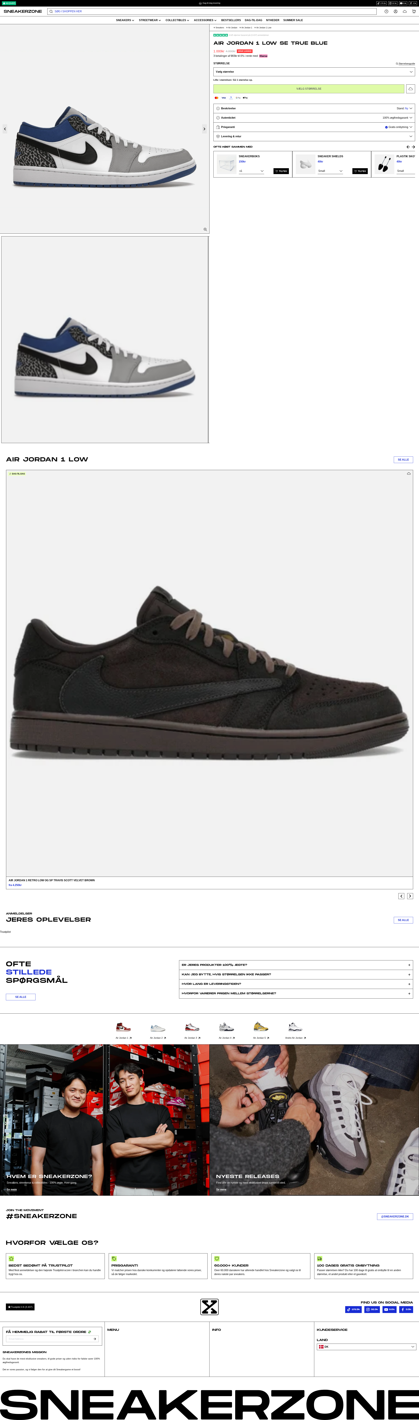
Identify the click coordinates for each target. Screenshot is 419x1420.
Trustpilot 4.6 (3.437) (22, 1307)
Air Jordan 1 (246, 28)
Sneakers (220, 28)
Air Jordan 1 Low (263, 28)
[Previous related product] (408, 147)
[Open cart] (414, 11)
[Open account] (395, 11)
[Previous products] (401, 896)
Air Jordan (232, 28)
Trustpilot (5, 931)
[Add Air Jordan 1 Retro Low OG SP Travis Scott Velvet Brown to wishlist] (409, 473)
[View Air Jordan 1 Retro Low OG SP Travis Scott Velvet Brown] (209, 673)
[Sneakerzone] (209, 1307)
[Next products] (410, 896)
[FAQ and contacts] (386, 11)
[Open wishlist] (404, 11)
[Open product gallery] (104, 128)
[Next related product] (413, 147)
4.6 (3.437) (10, 3)
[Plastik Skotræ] (384, 164)
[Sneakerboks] (227, 164)
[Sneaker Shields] (305, 164)
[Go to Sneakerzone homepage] (21, 11)
